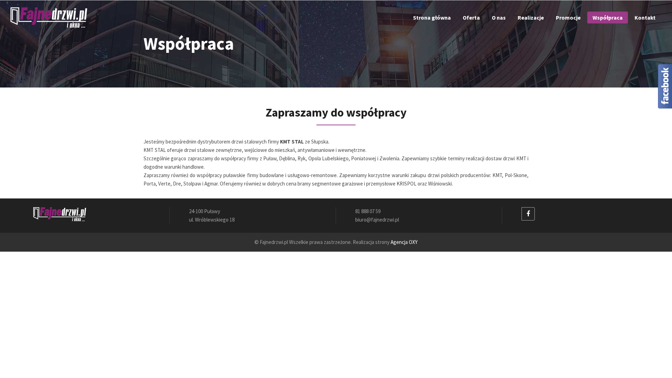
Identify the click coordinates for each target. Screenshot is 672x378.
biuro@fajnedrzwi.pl (377, 219)
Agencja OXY (404, 242)
